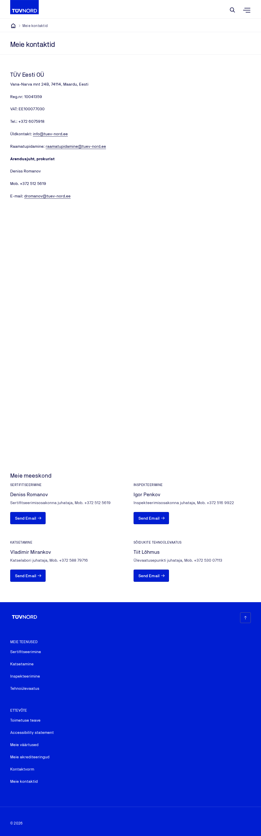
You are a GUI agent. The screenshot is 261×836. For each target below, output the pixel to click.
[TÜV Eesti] (13, 26)
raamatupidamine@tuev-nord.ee (76, 146)
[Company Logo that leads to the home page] (24, 7)
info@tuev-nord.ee (50, 133)
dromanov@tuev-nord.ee (47, 196)
